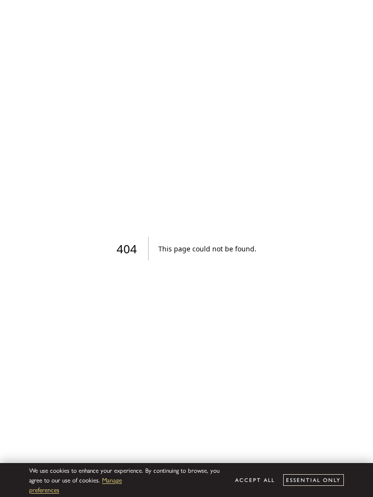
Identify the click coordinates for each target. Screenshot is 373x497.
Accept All (255, 479)
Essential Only (313, 479)
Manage (112, 479)
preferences (44, 489)
